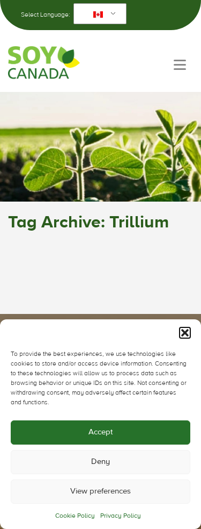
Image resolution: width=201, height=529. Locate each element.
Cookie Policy (75, 515)
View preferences (100, 491)
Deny (100, 461)
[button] (185, 332)
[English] (98, 14)
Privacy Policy (120, 515)
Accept (100, 432)
